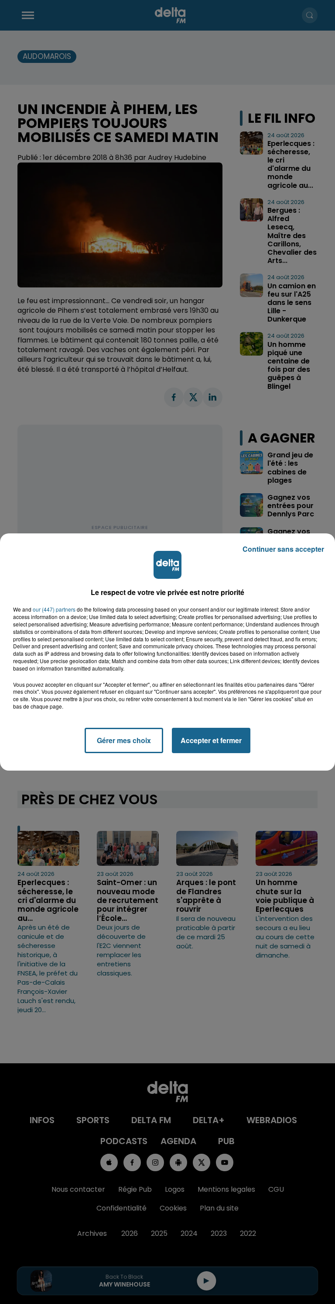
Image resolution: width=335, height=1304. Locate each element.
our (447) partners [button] (54, 609)
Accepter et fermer (211, 740)
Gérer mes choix (124, 740)
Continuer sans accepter (283, 549)
